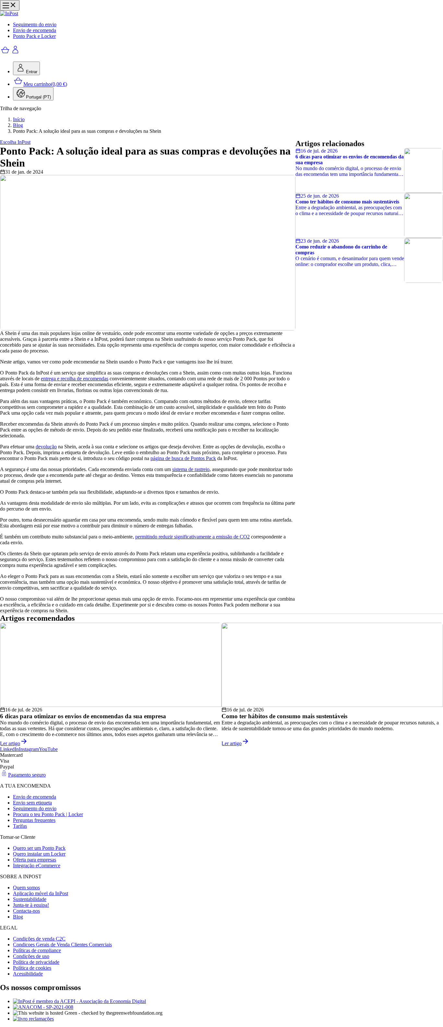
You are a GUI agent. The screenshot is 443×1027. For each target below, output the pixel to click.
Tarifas (20, 826)
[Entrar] (15, 53)
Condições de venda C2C (39, 938)
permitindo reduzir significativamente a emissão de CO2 (192, 536)
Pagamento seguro (27, 775)
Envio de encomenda (34, 30)
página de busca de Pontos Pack (183, 458)
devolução (46, 446)
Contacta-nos (26, 911)
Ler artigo (10, 743)
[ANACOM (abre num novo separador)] (228, 1007)
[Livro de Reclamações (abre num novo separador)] (228, 1019)
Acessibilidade (28, 973)
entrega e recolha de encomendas (74, 378)
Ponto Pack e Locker (34, 36)
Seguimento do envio (34, 24)
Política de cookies (32, 968)
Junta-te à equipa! (31, 905)
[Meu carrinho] (5, 53)
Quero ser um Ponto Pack (39, 848)
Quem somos (26, 887)
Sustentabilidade (29, 899)
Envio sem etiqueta (32, 802)
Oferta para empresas (34, 859)
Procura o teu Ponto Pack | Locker (48, 814)
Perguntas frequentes (34, 820)
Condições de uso (31, 956)
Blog (18, 125)
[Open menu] (9, 5)
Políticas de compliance (37, 950)
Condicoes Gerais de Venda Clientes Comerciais (62, 944)
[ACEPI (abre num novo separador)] (228, 1001)
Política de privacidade (36, 962)
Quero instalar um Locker (39, 854)
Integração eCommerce (36, 865)
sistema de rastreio (191, 469)
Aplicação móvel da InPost (40, 893)
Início (19, 119)
